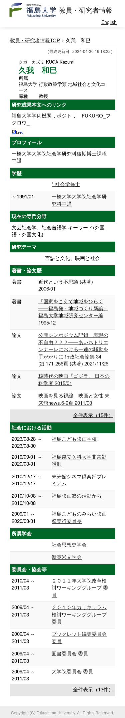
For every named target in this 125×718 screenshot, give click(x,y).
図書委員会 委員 (70, 653)
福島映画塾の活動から (77, 495)
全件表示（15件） (93, 414)
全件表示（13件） (93, 689)
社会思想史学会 (69, 544)
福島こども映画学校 (74, 438)
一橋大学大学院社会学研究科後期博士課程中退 (59, 157)
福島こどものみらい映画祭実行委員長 (79, 517)
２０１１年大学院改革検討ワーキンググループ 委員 (80, 587)
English (109, 22)
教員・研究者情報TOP (35, 40)
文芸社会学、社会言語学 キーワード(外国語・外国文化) (58, 231)
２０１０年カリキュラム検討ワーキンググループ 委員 (79, 614)
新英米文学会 (67, 556)
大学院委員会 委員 (72, 671)
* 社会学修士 (66, 183)
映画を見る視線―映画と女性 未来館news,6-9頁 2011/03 (74, 399)
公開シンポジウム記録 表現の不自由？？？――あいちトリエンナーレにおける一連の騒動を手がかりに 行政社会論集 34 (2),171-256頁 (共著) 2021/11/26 (73, 349)
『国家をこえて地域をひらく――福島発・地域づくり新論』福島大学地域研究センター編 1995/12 (73, 312)
